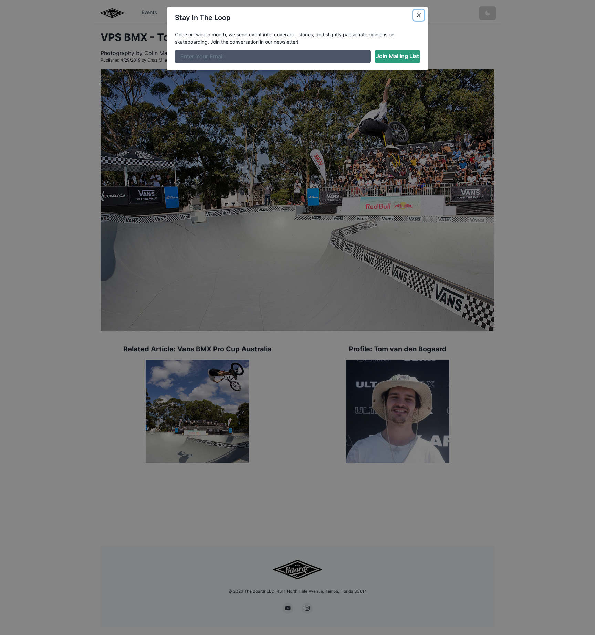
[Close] (418, 15)
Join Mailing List (397, 56)
